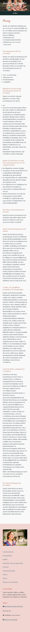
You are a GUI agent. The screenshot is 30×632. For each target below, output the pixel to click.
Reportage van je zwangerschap (13, 563)
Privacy (5, 578)
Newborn (6, 567)
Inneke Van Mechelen (14, 3)
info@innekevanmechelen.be (13, 606)
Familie (5, 559)
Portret (5, 574)
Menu (15, 13)
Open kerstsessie (8, 552)
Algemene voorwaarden (10, 582)
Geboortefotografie (9, 571)
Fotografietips (7, 556)
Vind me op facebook (10, 620)
